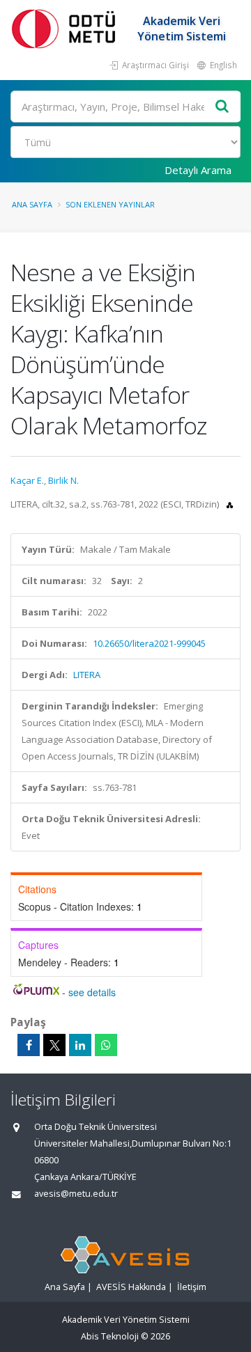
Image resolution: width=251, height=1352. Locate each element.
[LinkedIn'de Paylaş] (80, 1045)
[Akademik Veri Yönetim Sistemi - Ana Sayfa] (66, 28)
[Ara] (222, 107)
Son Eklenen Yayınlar (110, 204)
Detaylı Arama (198, 170)
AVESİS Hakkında (131, 1287)
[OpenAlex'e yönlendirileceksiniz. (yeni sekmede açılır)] (230, 504)
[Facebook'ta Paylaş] (28, 1045)
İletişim (191, 1287)
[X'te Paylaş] (54, 1045)
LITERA (86, 674)
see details (92, 992)
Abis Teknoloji (110, 1336)
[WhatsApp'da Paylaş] (106, 1045)
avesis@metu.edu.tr (76, 1194)
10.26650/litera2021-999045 (149, 643)
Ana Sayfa (32, 204)
